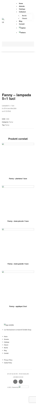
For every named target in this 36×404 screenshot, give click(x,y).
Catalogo (22, 9)
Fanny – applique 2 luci (18, 306)
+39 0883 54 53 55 (18, 377)
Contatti (21, 24)
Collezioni (22, 12)
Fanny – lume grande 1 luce (18, 264)
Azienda (21, 6)
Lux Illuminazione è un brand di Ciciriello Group (17, 330)
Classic (24, 18)
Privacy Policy (8, 360)
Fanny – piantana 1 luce (18, 178)
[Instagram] (21, 382)
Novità (24, 16)
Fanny (11, 122)
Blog (20, 21)
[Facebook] (15, 382)
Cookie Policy (8, 363)
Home (21, 3)
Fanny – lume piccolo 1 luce (18, 221)
